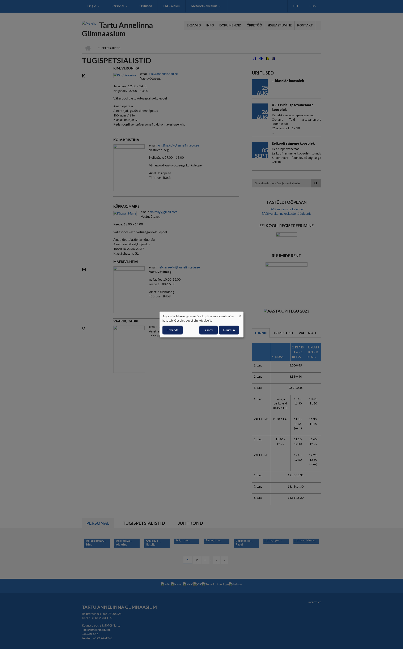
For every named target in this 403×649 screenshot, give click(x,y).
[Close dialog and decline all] (240, 314)
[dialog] (201, 324)
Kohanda (172, 330)
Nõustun (229, 330)
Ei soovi (208, 330)
